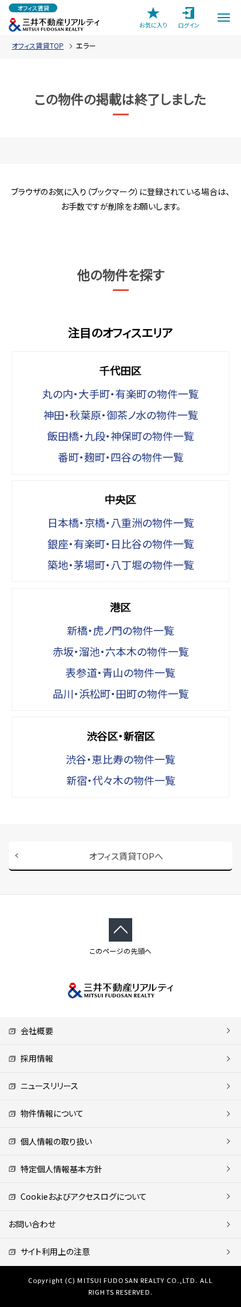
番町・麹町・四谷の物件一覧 (121, 456)
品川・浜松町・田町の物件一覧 (121, 693)
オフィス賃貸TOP (38, 45)
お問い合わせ (32, 1224)
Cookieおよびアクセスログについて (81, 1196)
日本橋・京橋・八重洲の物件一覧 (120, 522)
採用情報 (34, 1058)
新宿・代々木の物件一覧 (120, 780)
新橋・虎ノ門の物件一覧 (120, 630)
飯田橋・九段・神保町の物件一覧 (120, 435)
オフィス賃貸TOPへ (126, 856)
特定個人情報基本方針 (59, 1169)
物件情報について (50, 1113)
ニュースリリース (47, 1086)
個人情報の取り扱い (54, 1141)
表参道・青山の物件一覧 (120, 672)
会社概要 (34, 1030)
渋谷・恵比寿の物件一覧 (120, 759)
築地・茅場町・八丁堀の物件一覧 (120, 564)
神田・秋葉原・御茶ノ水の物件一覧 (120, 414)
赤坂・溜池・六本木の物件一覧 (121, 651)
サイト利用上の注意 (53, 1251)
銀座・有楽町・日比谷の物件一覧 (120, 543)
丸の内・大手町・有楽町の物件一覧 (120, 393)
